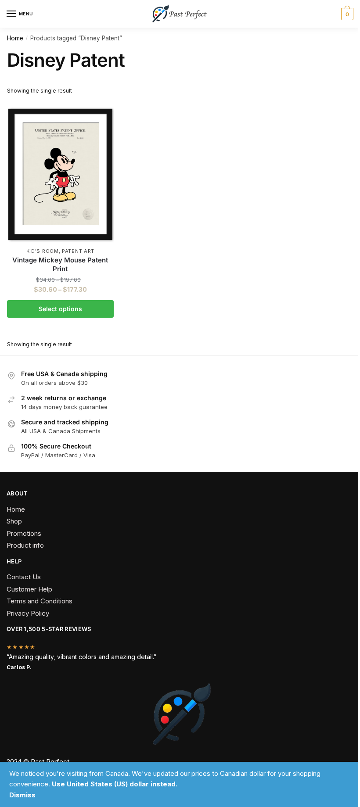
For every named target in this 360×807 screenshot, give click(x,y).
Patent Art (78, 251)
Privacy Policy (28, 613)
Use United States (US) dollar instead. (114, 784)
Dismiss (22, 795)
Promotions (24, 533)
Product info (25, 545)
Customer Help (29, 589)
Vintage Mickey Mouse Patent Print (60, 264)
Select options (60, 308)
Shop (14, 521)
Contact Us (24, 577)
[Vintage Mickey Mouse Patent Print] (60, 173)
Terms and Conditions (39, 601)
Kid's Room (42, 251)
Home (15, 38)
